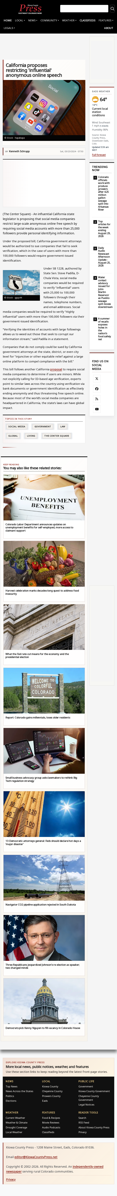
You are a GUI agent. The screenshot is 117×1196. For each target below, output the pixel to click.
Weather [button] (68, 20)
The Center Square (56, 435)
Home (8, 20)
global (13, 435)
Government (43, 426)
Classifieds (88, 20)
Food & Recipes (51, 1118)
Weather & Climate (16, 1122)
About (108, 28)
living (31, 435)
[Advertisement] (44, 183)
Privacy (82, 1132)
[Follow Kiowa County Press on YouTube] (97, 409)
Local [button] (19, 20)
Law (62, 426)
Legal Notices (86, 1104)
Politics (10, 1096)
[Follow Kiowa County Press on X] (97, 379)
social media (16, 426)
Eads (45, 1100)
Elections (11, 1100)
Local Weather (14, 1132)
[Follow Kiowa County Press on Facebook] (97, 389)
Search (82, 1118)
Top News (11, 1086)
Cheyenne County (52, 1091)
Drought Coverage (16, 1127)
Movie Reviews (50, 1122)
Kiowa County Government (94, 1091)
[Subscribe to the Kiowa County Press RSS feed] (97, 399)
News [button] (31, 20)
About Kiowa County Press (93, 1127)
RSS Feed (83, 1122)
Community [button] (49, 20)
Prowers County (51, 1096)
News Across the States (19, 1091)
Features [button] (105, 20)
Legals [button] (8, 28)
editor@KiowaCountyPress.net (35, 1157)
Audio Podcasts (51, 1127)
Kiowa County (50, 1086)
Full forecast (99, 154)
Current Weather (15, 1118)
